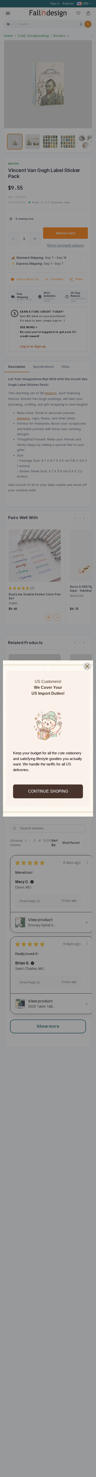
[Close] (87, 666)
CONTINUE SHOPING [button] (48, 791)
